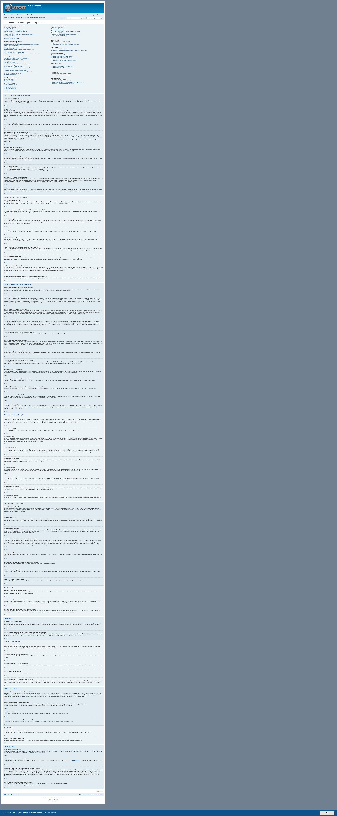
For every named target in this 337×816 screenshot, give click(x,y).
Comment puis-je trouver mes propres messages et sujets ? (64, 60)
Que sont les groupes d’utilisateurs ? (59, 30)
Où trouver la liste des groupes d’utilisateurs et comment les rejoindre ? (66, 31)
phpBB (82, 240)
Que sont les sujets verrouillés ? (10, 88)
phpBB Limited (41, 751)
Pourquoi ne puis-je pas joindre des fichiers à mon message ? (17, 67)
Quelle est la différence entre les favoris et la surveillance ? (63, 64)
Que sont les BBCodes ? (9, 79)
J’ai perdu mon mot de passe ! (10, 35)
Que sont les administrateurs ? (57, 27)
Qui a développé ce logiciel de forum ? (59, 79)
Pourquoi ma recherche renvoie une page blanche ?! (62, 57)
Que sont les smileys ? (8, 81)
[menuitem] (13, 15)
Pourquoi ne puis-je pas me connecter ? (12, 32)
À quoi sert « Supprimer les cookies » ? (12, 38)
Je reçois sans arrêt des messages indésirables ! (61, 42)
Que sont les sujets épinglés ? (10, 87)
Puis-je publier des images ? (9, 83)
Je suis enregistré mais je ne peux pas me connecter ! (15, 31)
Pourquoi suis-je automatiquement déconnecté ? (14, 36)
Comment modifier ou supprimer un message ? (13, 59)
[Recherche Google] (101, 18)
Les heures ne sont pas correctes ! (11, 45)
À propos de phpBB (33, 752)
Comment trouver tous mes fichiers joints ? (60, 74)
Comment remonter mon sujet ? (10, 74)
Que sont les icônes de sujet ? (10, 90)
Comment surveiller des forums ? (58, 67)
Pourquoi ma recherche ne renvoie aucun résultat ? (62, 56)
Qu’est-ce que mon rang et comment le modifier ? (14, 52)
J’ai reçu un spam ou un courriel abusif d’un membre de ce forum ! (65, 44)
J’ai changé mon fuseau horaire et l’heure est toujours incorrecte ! (17, 46)
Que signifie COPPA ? (8, 28)
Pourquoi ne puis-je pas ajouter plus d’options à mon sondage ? (17, 63)
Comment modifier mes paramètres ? (11, 42)
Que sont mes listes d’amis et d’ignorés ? (60, 48)
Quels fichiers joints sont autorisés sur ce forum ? (61, 73)
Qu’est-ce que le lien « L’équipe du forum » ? (60, 36)
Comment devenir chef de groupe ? (58, 32)
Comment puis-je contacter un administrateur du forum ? (63, 83)
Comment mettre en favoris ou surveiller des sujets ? (62, 66)
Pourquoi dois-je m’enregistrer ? (10, 27)
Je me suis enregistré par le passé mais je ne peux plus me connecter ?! (19, 34)
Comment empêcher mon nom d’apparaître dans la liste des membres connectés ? (21, 44)
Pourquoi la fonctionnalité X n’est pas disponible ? (61, 80)
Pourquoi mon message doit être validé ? (12, 73)
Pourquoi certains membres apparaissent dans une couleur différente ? (66, 34)
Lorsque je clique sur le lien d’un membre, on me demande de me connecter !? (22, 53)
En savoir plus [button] (51, 813)
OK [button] (327, 813)
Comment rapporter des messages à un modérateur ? (15, 70)
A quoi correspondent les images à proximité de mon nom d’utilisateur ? (19, 49)
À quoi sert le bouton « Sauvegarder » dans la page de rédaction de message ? (20, 71)
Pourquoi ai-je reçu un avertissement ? (12, 69)
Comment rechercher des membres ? (59, 58)
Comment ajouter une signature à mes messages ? (14, 61)
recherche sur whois (93, 770)
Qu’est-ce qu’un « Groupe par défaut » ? (59, 35)
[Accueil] (15, 7)
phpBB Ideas (75, 760)
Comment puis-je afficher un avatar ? (11, 51)
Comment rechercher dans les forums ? (59, 54)
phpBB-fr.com (55, 799)
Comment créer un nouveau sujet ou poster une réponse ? (16, 58)
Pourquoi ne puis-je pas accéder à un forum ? (13, 66)
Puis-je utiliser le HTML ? (9, 80)
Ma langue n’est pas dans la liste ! (11, 48)
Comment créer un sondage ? (10, 62)
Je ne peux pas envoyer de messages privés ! (61, 41)
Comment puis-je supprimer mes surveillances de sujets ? (63, 68)
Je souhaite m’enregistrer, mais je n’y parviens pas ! (15, 30)
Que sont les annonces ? (9, 85)
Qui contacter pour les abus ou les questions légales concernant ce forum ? (67, 82)
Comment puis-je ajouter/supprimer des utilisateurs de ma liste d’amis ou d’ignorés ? (69, 50)
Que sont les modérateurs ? (57, 28)
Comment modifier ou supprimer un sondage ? (13, 65)
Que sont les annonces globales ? (11, 84)
